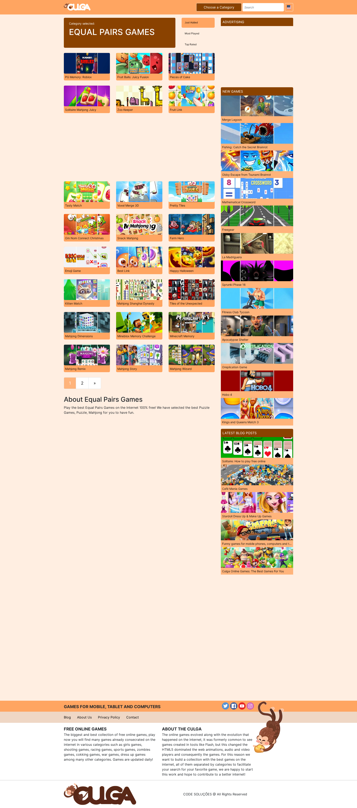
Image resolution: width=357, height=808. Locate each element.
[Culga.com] (77, 7)
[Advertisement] (139, 147)
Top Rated (190, 44)
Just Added (191, 22)
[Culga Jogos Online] (100, 794)
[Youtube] (242, 706)
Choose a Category (219, 7)
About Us (84, 717)
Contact (132, 717)
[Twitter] (225, 706)
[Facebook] (233, 706)
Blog (67, 717)
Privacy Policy (109, 717)
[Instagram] (250, 706)
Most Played (192, 33)
